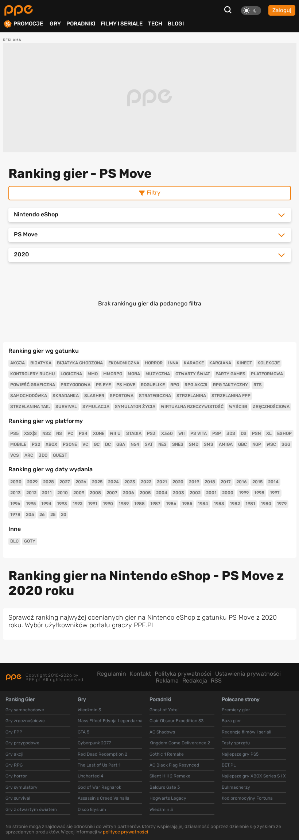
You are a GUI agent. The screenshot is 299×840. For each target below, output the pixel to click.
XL (269, 433)
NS (59, 433)
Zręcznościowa (271, 406)
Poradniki (80, 23)
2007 (111, 492)
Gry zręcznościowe (25, 720)
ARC (28, 455)
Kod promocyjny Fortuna (247, 798)
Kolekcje (268, 362)
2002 (195, 492)
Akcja (17, 362)
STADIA (133, 433)
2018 (210, 481)
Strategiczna (155, 395)
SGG (285, 444)
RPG (174, 384)
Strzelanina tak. (30, 406)
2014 (273, 481)
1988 (139, 503)
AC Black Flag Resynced (174, 765)
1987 (155, 503)
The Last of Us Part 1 (99, 765)
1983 (219, 503)
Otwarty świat (192, 373)
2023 (129, 481)
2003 (178, 492)
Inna (173, 362)
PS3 (151, 433)
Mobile (18, 444)
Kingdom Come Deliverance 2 (180, 742)
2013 (15, 492)
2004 (161, 492)
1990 (108, 503)
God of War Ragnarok (99, 787)
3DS (230, 433)
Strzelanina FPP (231, 395)
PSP (216, 433)
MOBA (134, 373)
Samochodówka (28, 395)
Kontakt (140, 673)
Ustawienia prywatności (248, 673)
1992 (77, 503)
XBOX (51, 444)
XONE (98, 433)
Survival (66, 406)
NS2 (46, 433)
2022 (146, 481)
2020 (177, 481)
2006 (128, 492)
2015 (257, 481)
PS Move (125, 384)
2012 (31, 492)
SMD (193, 444)
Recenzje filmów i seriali (246, 732)
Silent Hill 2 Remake (170, 776)
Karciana (220, 362)
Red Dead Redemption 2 (102, 754)
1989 (124, 503)
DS (243, 433)
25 (52, 514)
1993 (62, 503)
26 (42, 514)
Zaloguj (281, 10)
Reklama (167, 680)
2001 (211, 492)
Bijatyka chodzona (80, 362)
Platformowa (267, 373)
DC (108, 444)
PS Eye (103, 384)
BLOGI (176, 23)
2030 (16, 481)
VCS (14, 455)
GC (97, 444)
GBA (120, 444)
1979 (282, 503)
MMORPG (112, 373)
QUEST (60, 455)
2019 (194, 481)
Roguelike (153, 384)
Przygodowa (75, 384)
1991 (92, 503)
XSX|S (30, 433)
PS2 (36, 444)
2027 (64, 481)
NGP (256, 444)
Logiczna (71, 373)
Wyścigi (238, 406)
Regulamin (111, 673)
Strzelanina (191, 395)
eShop (284, 433)
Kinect (244, 362)
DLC (14, 541)
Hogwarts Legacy (168, 798)
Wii (181, 433)
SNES (177, 444)
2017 (226, 481)
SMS (208, 444)
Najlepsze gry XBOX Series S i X (254, 776)
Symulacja (95, 406)
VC (85, 444)
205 (30, 514)
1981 (250, 503)
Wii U (115, 433)
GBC (242, 444)
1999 (244, 492)
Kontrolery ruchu (32, 373)
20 (63, 514)
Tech (155, 23)
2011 (47, 492)
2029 (32, 481)
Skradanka (66, 395)
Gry (55, 23)
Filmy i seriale (122, 23)
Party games (230, 373)
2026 (80, 481)
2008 (95, 492)
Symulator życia (135, 406)
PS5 (14, 433)
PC (70, 433)
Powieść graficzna (32, 384)
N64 (135, 444)
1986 (171, 503)
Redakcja (194, 680)
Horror (154, 362)
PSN (256, 433)
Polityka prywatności (183, 673)
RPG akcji (196, 384)
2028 (48, 481)
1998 (259, 492)
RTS (257, 384)
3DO (43, 455)
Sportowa (121, 395)
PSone (70, 444)
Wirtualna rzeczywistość (192, 406)
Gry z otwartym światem (31, 809)
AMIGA (226, 444)
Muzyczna (157, 373)
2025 (97, 481)
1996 (15, 503)
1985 (187, 503)
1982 (235, 503)
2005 (145, 492)
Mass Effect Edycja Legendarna (110, 720)
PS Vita (198, 433)
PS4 (83, 433)
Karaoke (194, 362)
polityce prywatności (125, 832)
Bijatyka (40, 362)
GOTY (29, 541)
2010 (62, 492)
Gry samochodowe (24, 709)
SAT (149, 444)
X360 (167, 433)
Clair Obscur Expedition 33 (176, 720)
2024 (113, 481)
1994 (46, 503)
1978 (15, 514)
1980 (266, 503)
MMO (93, 373)
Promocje (28, 24)
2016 (241, 481)
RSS (216, 680)
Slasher (94, 395)
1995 (31, 503)
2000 (227, 492)
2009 (78, 492)
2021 (162, 481)
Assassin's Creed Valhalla (103, 798)
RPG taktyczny (230, 384)
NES (162, 444)
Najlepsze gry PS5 (240, 754)
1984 (203, 503)
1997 (275, 492)
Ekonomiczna (123, 362)
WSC (271, 444)
